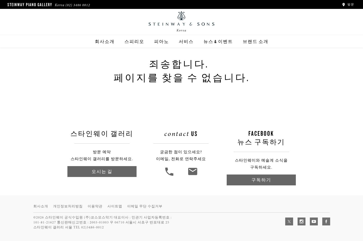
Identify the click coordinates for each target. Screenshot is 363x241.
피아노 (161, 41)
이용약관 (95, 206)
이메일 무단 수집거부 (144, 206)
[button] (170, 175)
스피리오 (134, 41)
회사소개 (105, 41)
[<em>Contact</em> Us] (192, 175)
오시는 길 (102, 171)
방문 (350, 4)
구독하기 (261, 179)
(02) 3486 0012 (77, 5)
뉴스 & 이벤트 (218, 41)
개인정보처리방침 (68, 206)
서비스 (186, 41)
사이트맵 (114, 206)
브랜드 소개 (255, 41)
